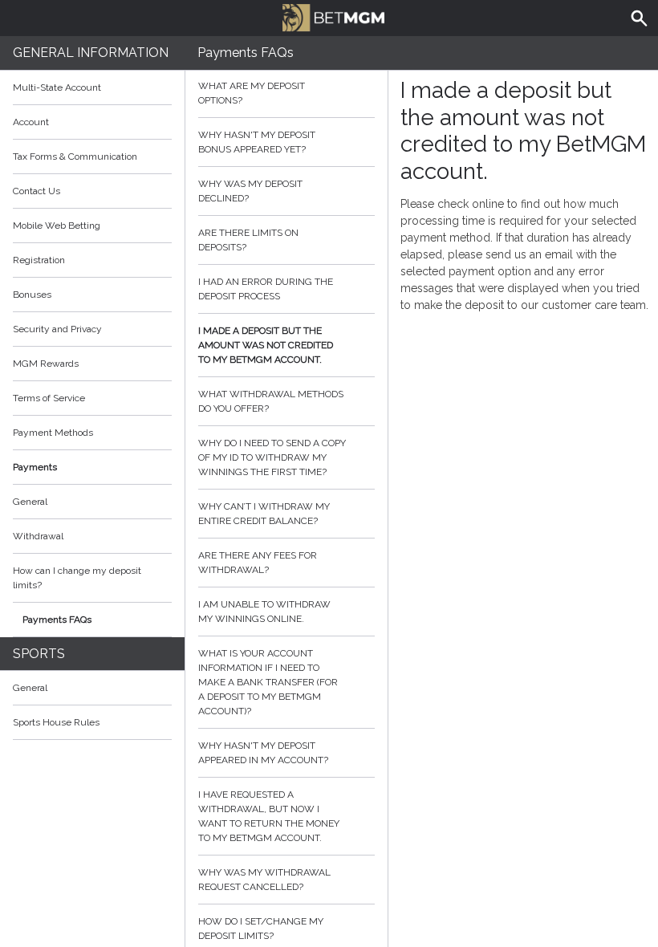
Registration (39, 260)
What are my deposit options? (251, 93)
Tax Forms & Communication (75, 156)
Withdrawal (38, 536)
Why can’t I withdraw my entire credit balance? (264, 513)
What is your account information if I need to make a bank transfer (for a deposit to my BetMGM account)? (268, 682)
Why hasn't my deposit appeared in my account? (263, 753)
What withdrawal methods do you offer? (270, 401)
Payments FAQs (56, 619)
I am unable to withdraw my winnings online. (264, 611)
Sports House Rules (56, 722)
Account (31, 122)
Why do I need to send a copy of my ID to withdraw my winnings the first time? (272, 457)
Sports (39, 653)
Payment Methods (53, 432)
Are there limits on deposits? (248, 240)
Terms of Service (49, 398)
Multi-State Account (57, 87)
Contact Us (36, 191)
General (30, 501)
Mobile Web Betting (56, 225)
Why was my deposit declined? (250, 191)
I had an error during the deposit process (265, 289)
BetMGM (329, 16)
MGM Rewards (46, 363)
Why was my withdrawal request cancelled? (264, 879)
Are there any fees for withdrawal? (257, 562)
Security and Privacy (57, 329)
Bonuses (32, 294)
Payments (35, 467)
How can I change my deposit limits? (77, 578)
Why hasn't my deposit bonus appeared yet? (256, 142)
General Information (91, 52)
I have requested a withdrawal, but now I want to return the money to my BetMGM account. (268, 816)
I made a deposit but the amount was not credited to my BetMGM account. (265, 345)
